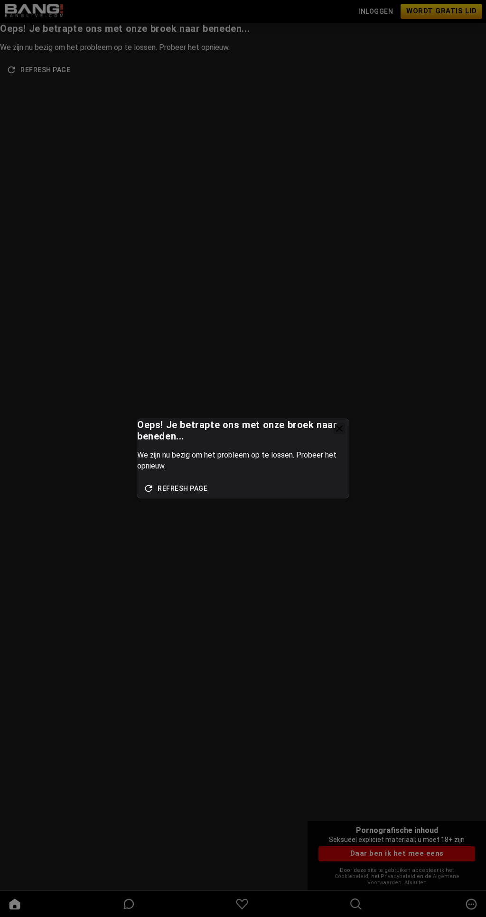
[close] (339, 428)
